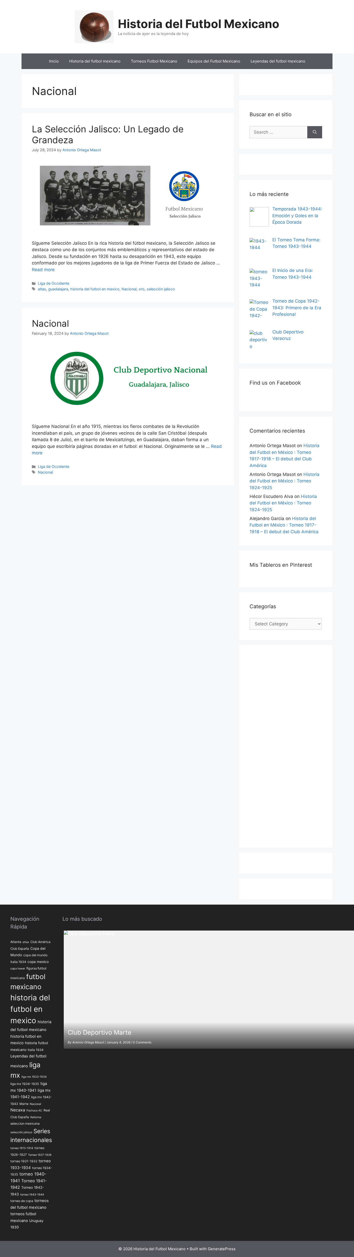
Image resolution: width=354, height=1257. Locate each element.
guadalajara (58, 289)
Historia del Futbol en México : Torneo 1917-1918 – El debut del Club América (284, 525)
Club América (40, 942)
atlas (42, 289)
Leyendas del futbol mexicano (278, 61)
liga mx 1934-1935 (24, 1084)
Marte (24, 1104)
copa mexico (38, 962)
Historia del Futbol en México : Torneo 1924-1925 (285, 481)
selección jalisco (161, 289)
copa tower (17, 968)
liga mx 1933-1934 (34, 1076)
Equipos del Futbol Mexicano (214, 61)
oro (142, 289)
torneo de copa (21, 1201)
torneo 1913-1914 (21, 1148)
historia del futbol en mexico (94, 289)
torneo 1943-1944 (32, 1194)
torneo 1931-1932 (23, 1161)
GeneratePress (222, 1248)
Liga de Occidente (53, 283)
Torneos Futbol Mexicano (154, 61)
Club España (19, 949)
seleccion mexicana (25, 1123)
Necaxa (17, 1110)
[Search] (314, 132)
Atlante (15, 942)
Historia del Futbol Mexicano (198, 24)
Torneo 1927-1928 (40, 1155)
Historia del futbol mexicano (95, 61)
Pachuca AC (34, 1110)
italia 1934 (36, 1050)
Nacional (129, 289)
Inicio (54, 61)
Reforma (35, 1117)
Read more (43, 269)
